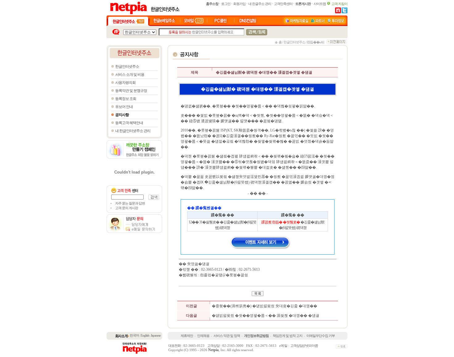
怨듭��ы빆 (315, 42)
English (145, 335)
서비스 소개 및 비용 (129, 74)
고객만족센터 (283, 4)
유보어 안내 (124, 107)
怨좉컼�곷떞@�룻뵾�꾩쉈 (224, 275)
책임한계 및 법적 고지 (287, 336)
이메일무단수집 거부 (320, 336)
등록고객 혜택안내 (129, 123)
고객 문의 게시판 (126, 208)
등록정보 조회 (125, 99)
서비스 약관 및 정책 (226, 336)
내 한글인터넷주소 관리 (132, 131)
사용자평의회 (125, 82)
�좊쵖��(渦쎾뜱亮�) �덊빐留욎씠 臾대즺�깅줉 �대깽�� (264, 306)
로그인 (225, 4)
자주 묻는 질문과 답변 (130, 203)
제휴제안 (187, 336)
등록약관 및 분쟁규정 (131, 90)
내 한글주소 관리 (259, 4)
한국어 (134, 335)
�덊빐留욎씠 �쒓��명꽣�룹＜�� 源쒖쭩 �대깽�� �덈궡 (265, 315)
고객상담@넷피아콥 (304, 345)
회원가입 (239, 4)
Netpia (213, 350)
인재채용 (203, 336)
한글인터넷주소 (294, 42)
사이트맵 (319, 4)
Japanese (156, 335)
